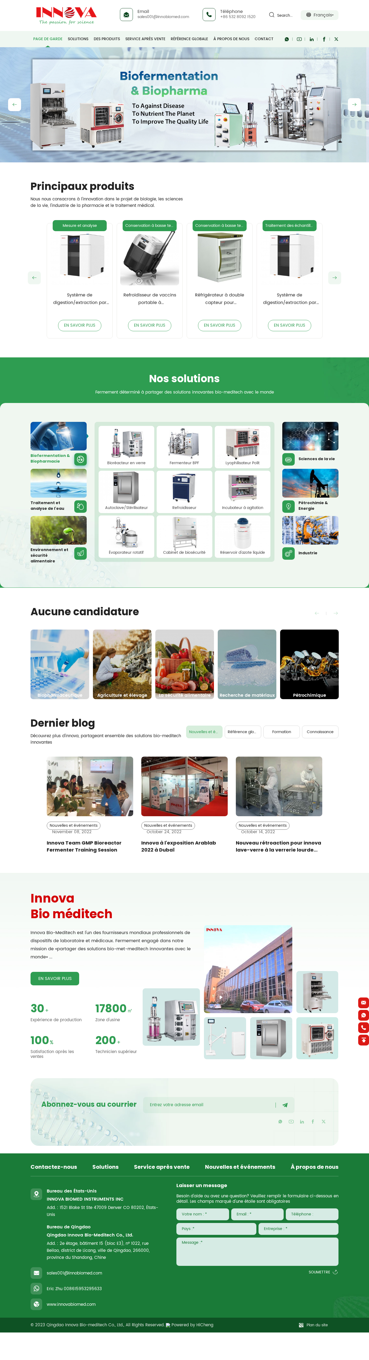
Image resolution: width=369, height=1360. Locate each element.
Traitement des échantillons (221, 225)
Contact (264, 39)
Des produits (107, 39)
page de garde (47, 39)
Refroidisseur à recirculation (290, 299)
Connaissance (320, 732)
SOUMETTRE (319, 1272)
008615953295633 (83, 1289)
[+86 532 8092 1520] (363, 1027)
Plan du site (317, 1325)
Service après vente (145, 39)
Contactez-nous (54, 1167)
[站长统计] (168, 1325)
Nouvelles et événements (206, 732)
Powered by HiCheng (192, 1325)
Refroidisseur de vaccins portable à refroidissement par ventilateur (79, 299)
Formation (281, 732)
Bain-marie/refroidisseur (290, 225)
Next (354, 104)
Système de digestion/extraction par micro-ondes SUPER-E (219, 299)
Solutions (78, 39)
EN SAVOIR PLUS (79, 325)
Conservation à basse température (81, 225)
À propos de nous (231, 39)
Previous (14, 104)
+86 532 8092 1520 (238, 17)
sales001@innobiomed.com (163, 17)
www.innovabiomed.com (71, 1304)
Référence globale (189, 39)
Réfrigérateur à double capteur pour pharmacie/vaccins (149, 299)
